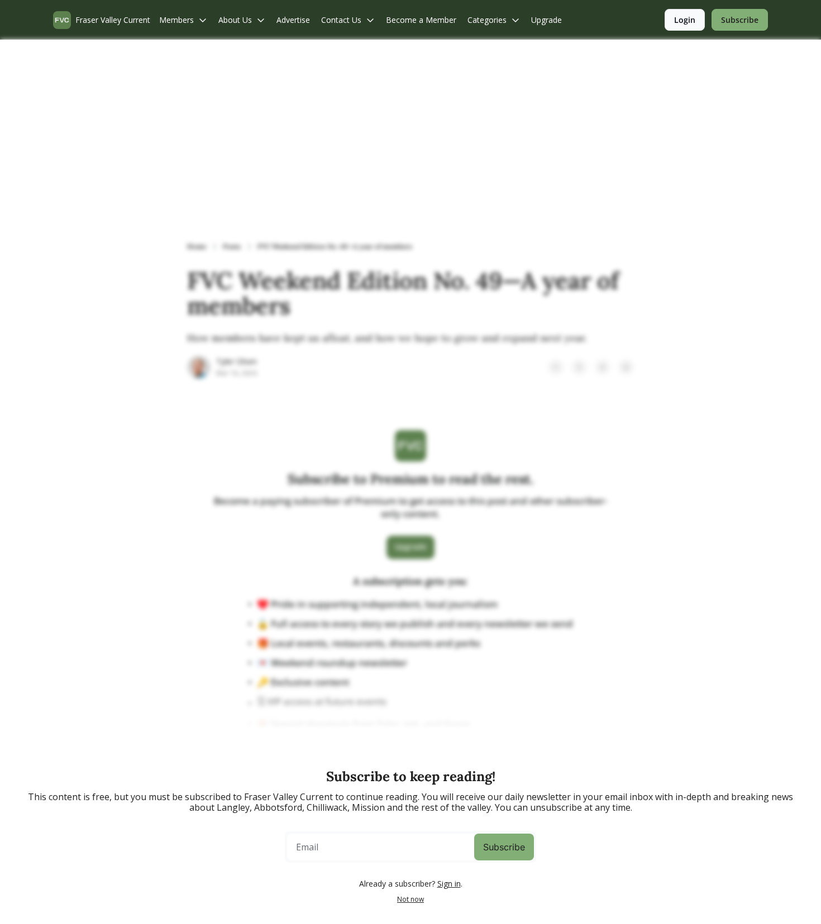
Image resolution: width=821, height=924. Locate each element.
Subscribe (504, 847)
